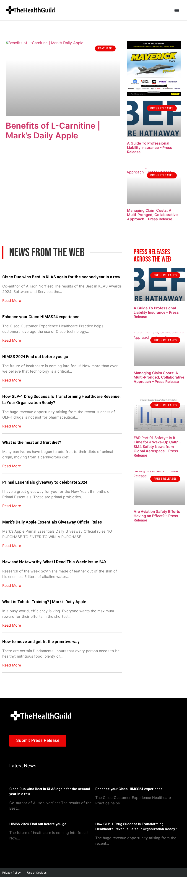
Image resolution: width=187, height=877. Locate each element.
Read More (11, 300)
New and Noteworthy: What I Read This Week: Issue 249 (54, 561)
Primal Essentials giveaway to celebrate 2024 (44, 482)
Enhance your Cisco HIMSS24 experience (40, 316)
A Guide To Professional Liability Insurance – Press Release (149, 147)
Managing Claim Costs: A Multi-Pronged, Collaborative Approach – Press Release (152, 214)
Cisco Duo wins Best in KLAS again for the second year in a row (61, 277)
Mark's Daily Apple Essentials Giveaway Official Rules (52, 522)
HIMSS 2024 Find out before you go (35, 356)
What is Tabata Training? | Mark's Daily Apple (44, 601)
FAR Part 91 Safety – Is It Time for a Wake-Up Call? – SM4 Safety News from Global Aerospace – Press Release (157, 446)
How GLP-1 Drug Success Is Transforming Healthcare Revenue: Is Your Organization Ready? (61, 399)
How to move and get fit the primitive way (41, 641)
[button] (177, 10)
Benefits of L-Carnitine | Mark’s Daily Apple (53, 130)
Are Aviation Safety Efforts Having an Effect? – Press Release (157, 515)
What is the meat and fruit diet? (31, 442)
